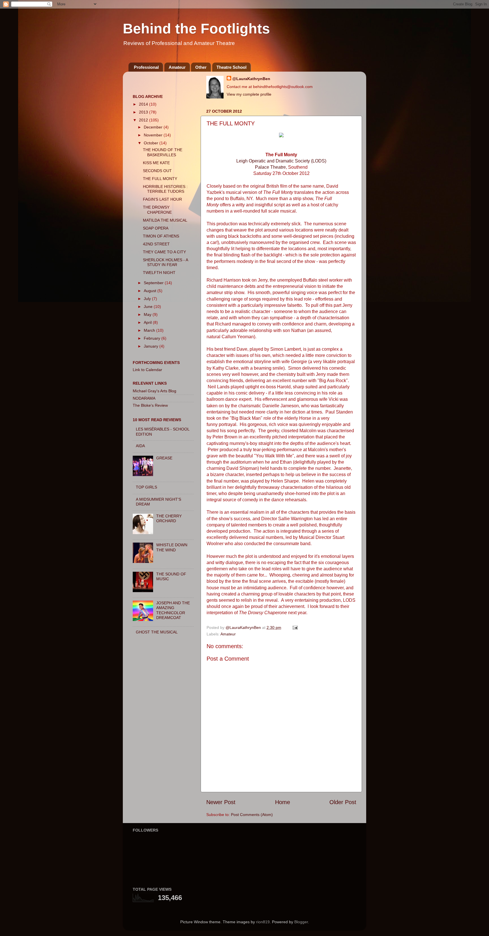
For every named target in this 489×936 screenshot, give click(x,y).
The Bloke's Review (150, 405)
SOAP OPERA (155, 228)
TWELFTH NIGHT (159, 272)
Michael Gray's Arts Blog (154, 391)
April (148, 322)
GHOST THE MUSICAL (157, 632)
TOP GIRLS (146, 487)
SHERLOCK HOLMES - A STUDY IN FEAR (165, 262)
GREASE (164, 458)
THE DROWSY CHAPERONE (157, 209)
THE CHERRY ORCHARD (169, 518)
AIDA (140, 446)
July (148, 298)
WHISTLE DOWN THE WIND (171, 547)
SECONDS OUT (157, 170)
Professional (146, 67)
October (151, 143)
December (154, 127)
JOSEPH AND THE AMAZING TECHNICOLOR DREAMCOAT (173, 610)
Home (282, 802)
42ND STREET (156, 244)
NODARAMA (144, 398)
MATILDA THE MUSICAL (165, 220)
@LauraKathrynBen (251, 78)
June (149, 306)
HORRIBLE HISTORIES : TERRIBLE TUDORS (165, 189)
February (152, 338)
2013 (144, 112)
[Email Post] (295, 627)
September (154, 282)
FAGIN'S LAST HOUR (162, 199)
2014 (144, 104)
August (150, 290)
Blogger (301, 922)
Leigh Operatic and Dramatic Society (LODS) (281, 161)
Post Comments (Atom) (252, 814)
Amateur (177, 67)
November (154, 135)
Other (201, 67)
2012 (144, 120)
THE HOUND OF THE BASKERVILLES (162, 152)
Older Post (342, 802)
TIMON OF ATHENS (161, 236)
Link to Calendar (147, 369)
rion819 (263, 922)
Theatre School (231, 67)
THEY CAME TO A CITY (164, 252)
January (151, 346)
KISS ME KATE (156, 162)
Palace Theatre (270, 167)
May (148, 314)
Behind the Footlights (196, 29)
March (150, 330)
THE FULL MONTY (160, 178)
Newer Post (220, 802)
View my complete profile (249, 94)
